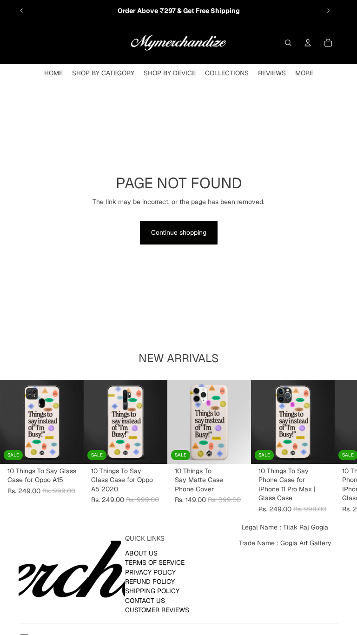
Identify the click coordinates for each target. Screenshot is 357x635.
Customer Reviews (157, 610)
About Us (141, 553)
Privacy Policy (150, 572)
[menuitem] (304, 73)
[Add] (69, 449)
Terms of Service (155, 562)
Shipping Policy (152, 591)
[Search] (288, 43)
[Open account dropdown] (308, 43)
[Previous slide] (22, 10)
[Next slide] (328, 10)
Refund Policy (150, 581)
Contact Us (145, 600)
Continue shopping (178, 232)
